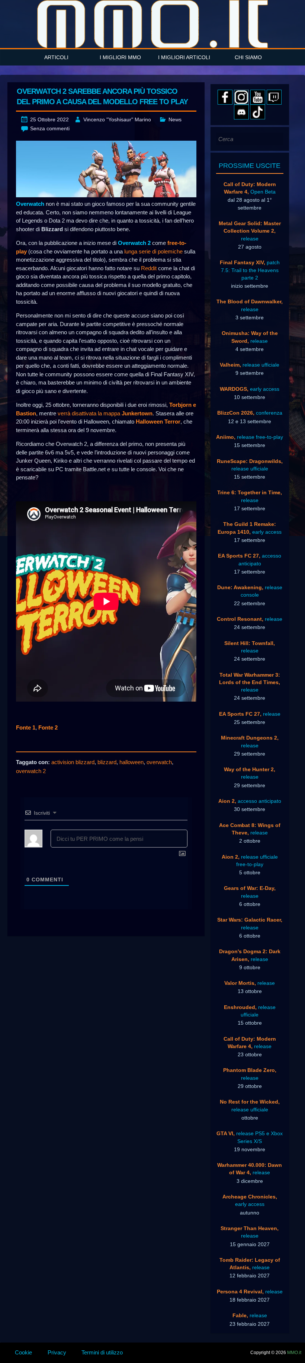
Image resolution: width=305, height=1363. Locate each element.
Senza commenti (50, 128)
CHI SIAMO (248, 57)
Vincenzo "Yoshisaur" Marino (117, 119)
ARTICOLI (56, 57)
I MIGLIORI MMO (120, 57)
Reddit (149, 268)
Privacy (57, 1352)
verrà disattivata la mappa (105, 413)
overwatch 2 (31, 771)
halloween (131, 762)
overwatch (159, 762)
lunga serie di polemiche (153, 251)
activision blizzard (72, 762)
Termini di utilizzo (102, 1352)
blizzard (106, 762)
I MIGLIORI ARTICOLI (184, 57)
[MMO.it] (152, 24)
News (175, 119)
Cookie (23, 1352)
